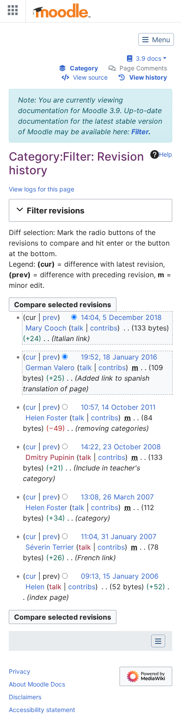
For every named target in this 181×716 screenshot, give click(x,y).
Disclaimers (25, 697)
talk (77, 327)
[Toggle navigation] (11, 12)
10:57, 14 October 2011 (118, 407)
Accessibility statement (42, 709)
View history (148, 77)
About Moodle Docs (37, 684)
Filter (139, 131)
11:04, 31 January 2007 (118, 536)
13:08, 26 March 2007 (117, 496)
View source (90, 77)
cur (30, 356)
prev (50, 317)
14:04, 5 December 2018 (121, 317)
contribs (103, 327)
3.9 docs (146, 58)
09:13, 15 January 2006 (120, 576)
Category (84, 68)
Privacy (19, 671)
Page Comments (143, 68)
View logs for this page (41, 189)
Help (165, 154)
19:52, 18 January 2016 (119, 356)
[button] (90, 210)
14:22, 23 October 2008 (121, 446)
